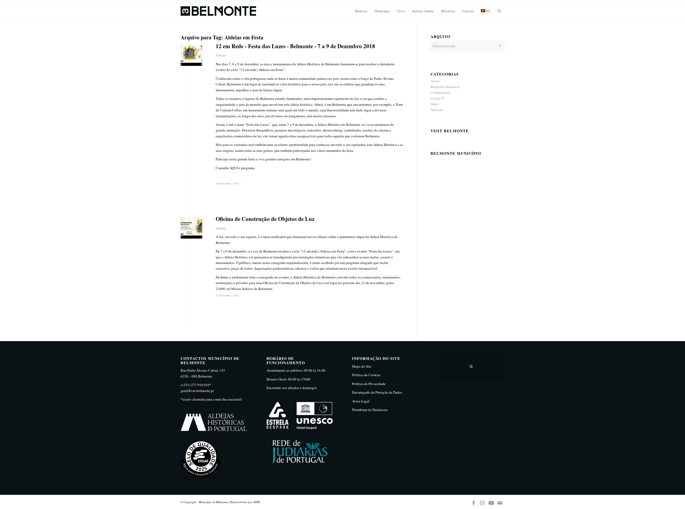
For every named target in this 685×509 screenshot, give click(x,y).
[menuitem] (361, 11)
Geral (434, 103)
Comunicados (441, 92)
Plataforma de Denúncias (370, 409)
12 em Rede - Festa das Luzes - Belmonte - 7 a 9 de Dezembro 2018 (295, 46)
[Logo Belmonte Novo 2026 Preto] (218, 11)
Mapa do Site (361, 366)
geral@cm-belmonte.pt (197, 390)
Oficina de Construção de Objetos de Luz (265, 219)
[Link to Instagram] (482, 502)
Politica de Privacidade (369, 383)
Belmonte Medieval (445, 86)
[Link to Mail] (500, 502)
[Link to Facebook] (474, 502)
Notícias (221, 55)
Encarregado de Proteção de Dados (377, 392)
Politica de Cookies (366, 374)
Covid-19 (437, 98)
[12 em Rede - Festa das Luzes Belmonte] (191, 55)
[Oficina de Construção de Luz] (191, 228)
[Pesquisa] (499, 11)
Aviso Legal (361, 401)
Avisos (435, 80)
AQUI (234, 167)
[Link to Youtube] (491, 502)
